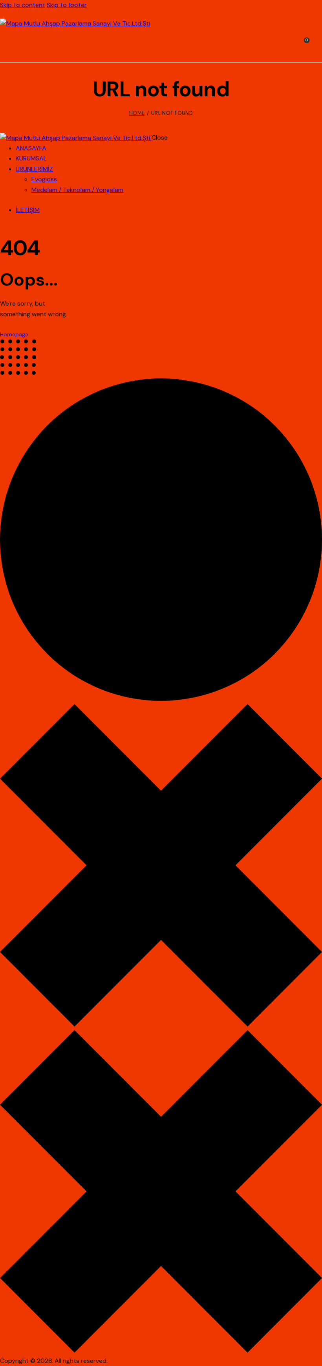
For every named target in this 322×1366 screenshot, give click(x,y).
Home (137, 113)
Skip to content (22, 5)
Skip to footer (67, 5)
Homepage (14, 334)
